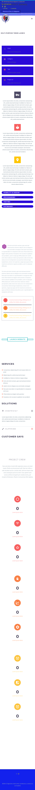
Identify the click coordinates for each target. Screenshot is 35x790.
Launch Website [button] (17, 339)
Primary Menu (31, 18)
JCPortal (5, 8)
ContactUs (13, 8)
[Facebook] (2, 6)
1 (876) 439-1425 (7, 4)
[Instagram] (5, 6)
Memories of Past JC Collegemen (11, 11)
